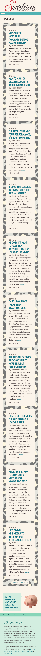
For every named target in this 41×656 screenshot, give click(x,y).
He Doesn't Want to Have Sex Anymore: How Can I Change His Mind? (19, 247)
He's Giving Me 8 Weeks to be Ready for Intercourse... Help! (20, 535)
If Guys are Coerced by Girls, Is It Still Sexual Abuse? (20, 190)
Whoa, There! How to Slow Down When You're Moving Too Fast (18, 476)
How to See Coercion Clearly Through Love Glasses (20, 419)
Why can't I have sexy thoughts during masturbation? (18, 38)
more (23, 170)
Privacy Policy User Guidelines (19, 650)
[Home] (20, 6)
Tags (25, 615)
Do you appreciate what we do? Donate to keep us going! (11, 602)
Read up (17, 615)
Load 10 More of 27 (20, 582)
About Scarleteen (27, 651)
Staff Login (8, 653)
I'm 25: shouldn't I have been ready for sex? (18, 305)
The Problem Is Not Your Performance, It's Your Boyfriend (20, 134)
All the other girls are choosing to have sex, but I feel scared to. (20, 362)
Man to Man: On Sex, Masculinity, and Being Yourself (19, 82)
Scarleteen (7, 615)
